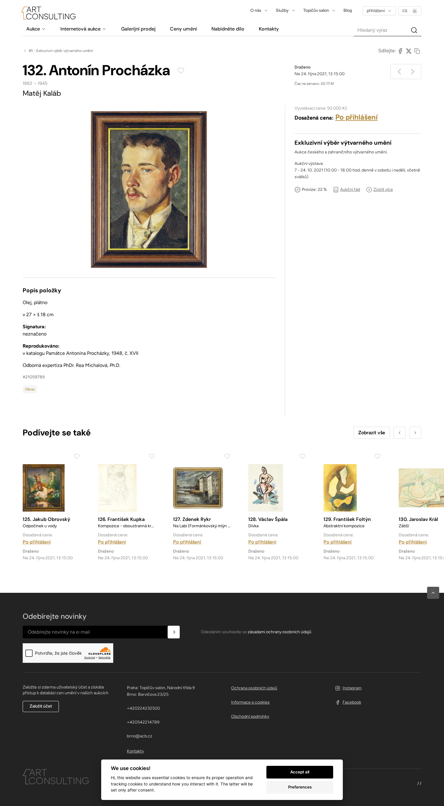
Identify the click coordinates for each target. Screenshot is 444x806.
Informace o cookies (250, 702)
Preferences (300, 787)
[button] (433, 593)
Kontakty (135, 751)
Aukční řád (350, 189)
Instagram (352, 688)
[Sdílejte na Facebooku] (400, 50)
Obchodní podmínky (250, 716)
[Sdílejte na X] (409, 50)
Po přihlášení (356, 117)
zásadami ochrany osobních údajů (279, 631)
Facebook (352, 702)
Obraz (30, 389)
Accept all (299, 771)
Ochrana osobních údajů (254, 688)
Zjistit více (383, 189)
